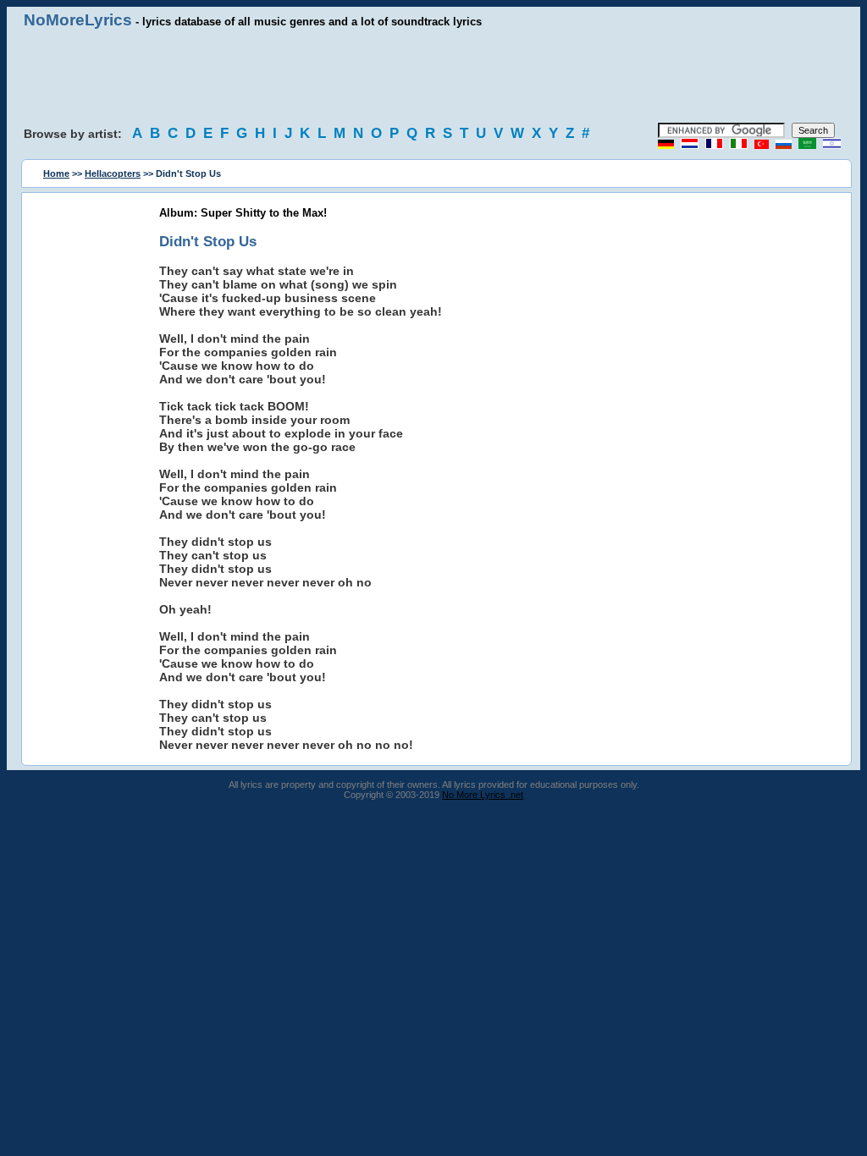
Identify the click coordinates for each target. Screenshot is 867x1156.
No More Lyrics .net (482, 795)
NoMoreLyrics (78, 20)
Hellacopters (113, 173)
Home (56, 173)
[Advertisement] (433, 76)
